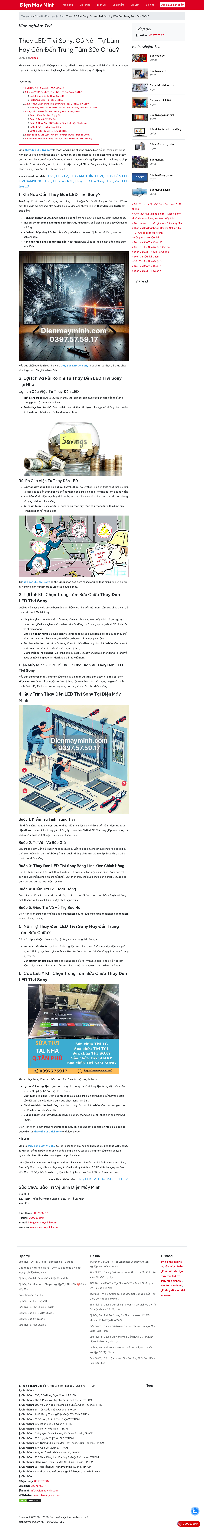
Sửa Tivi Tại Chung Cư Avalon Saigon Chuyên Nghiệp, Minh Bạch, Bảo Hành (123, 1328)
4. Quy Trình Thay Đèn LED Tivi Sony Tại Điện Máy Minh (52, 111)
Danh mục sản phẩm (172, 4)
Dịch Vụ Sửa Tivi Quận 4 (148, 270)
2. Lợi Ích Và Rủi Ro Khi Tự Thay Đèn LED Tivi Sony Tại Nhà (53, 92)
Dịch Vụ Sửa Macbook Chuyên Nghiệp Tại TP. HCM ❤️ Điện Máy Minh (52, 1287)
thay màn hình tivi (171, 1280)
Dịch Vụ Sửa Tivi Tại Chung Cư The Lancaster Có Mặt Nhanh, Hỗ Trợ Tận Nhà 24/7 (120, 1318)
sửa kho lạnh (176, 1271)
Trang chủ (67, 4)
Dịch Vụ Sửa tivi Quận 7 (147, 256)
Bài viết (135, 4)
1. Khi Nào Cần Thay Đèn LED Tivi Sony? (44, 88)
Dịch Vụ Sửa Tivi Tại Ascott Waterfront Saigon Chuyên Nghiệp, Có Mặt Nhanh (121, 1350)
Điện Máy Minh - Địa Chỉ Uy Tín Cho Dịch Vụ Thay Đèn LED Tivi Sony (64, 107)
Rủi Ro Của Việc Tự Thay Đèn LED (46, 100)
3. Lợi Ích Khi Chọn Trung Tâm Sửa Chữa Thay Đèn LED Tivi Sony (57, 103)
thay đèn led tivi (170, 1276)
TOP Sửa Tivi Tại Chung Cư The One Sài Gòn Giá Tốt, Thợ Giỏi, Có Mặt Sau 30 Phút (122, 1296)
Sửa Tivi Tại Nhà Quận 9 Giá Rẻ (152, 247)
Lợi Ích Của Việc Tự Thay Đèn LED (47, 96)
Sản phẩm (118, 4)
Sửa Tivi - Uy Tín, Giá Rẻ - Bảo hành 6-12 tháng (46, 1261)
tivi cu (164, 1261)
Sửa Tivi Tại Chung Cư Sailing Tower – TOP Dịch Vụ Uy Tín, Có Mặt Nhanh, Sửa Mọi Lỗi (123, 1307)
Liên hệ (150, 4)
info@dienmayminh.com (42, 1222)
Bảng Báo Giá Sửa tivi (146, 237)
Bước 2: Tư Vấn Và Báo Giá (43, 119)
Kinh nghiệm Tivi (54, 16)
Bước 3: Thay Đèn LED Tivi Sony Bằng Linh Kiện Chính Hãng (59, 123)
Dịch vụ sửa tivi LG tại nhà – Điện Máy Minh (158, 223)
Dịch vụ (101, 4)
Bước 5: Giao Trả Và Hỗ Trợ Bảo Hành (48, 131)
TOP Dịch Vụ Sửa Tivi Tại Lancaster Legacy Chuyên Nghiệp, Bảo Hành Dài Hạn (119, 1264)
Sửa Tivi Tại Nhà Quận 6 (148, 261)
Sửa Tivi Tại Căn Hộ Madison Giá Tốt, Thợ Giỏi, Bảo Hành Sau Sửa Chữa (122, 1360)
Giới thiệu (85, 4)
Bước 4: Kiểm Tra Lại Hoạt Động (46, 127)
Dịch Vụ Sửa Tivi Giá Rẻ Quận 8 (152, 251)
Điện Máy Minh (37, 5)
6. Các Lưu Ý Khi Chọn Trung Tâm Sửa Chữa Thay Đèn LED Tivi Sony (58, 138)
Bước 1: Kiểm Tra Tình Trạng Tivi (46, 115)
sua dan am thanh (171, 1285)
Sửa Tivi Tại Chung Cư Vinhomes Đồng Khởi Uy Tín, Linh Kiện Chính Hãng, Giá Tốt (121, 1339)
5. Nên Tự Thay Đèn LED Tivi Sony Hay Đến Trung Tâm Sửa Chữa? (57, 134)
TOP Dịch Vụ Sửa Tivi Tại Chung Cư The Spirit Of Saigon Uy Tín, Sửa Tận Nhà (122, 1285)
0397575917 (40, 1213)
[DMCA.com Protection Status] (30, 1500)
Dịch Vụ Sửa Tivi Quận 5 (147, 266)
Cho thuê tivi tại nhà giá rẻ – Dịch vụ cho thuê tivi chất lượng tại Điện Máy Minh (50, 1270)
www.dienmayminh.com (44, 1227)
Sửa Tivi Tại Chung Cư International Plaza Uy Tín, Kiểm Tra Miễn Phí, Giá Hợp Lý (123, 1275)
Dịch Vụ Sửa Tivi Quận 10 (148, 242)
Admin (34, 57)
